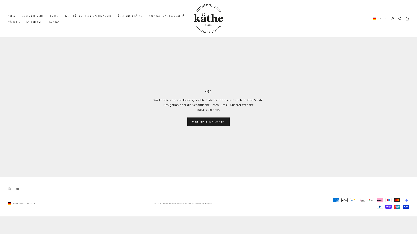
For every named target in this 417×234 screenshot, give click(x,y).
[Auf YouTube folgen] (18, 188)
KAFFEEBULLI (34, 21)
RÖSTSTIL (14, 21)
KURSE (54, 16)
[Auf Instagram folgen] (9, 188)
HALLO (12, 16)
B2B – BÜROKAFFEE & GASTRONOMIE (88, 16)
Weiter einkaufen (208, 121)
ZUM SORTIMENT (33, 16)
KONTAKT (55, 21)
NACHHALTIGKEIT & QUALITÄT (167, 16)
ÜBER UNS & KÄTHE (130, 16)
